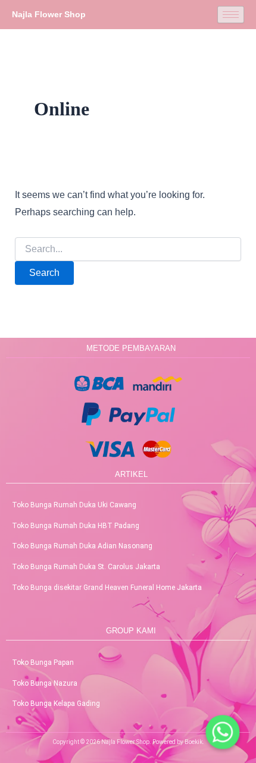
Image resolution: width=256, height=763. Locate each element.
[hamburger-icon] (230, 14)
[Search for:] (128, 249)
